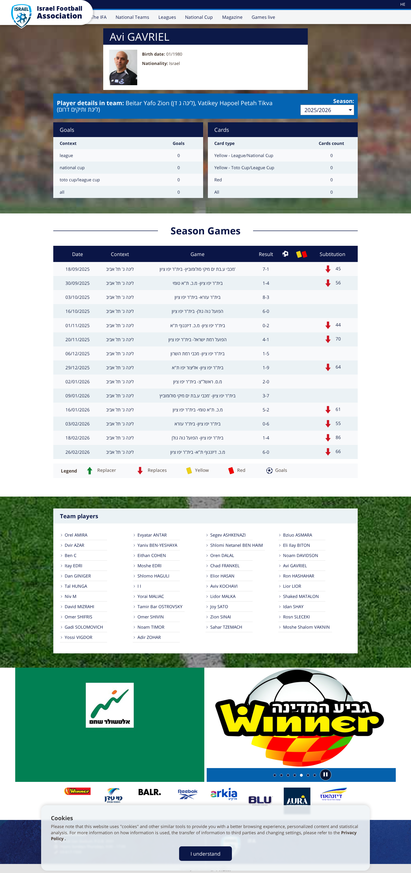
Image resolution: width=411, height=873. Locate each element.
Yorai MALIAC (150, 596)
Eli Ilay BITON (296, 545)
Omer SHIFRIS (78, 617)
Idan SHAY (293, 606)
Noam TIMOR (150, 627)
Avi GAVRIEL (295, 565)
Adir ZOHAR (149, 637)
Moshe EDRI (149, 565)
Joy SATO (219, 606)
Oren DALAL (222, 555)
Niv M (70, 596)
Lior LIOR (292, 586)
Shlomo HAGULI (153, 576)
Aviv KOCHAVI (224, 586)
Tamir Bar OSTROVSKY (159, 606)
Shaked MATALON (301, 596)
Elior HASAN (222, 576)
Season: (343, 101)
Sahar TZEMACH (226, 627)
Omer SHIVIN (150, 617)
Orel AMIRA (76, 535)
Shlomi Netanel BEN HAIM (236, 545)
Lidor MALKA (222, 596)
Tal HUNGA (76, 586)
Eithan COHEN (151, 555)
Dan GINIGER (78, 576)
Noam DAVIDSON (300, 555)
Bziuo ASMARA (297, 535)
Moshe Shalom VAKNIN (306, 627)
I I (139, 586)
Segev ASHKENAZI (228, 535)
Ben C (70, 555)
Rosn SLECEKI (296, 617)
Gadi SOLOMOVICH (84, 627)
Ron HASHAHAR (298, 576)
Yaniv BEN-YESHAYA (157, 545)
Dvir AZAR (74, 545)
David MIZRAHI (79, 606)
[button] (325, 774)
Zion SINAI (220, 617)
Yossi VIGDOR (78, 637)
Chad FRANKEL (225, 565)
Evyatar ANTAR (152, 535)
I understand (205, 853)
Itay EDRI (73, 565)
